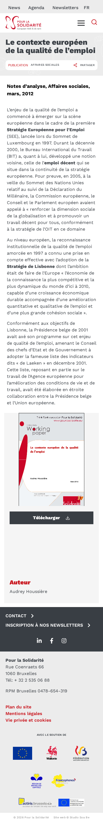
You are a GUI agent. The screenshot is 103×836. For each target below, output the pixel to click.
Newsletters (65, 7)
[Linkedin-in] (39, 640)
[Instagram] (64, 640)
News (14, 7)
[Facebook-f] (51, 640)
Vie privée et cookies (28, 720)
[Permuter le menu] (81, 23)
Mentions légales (23, 713)
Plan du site (18, 707)
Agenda (36, 7)
